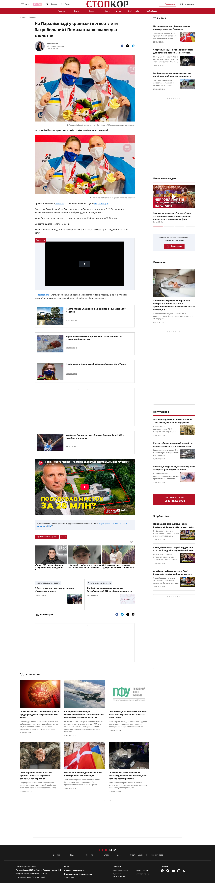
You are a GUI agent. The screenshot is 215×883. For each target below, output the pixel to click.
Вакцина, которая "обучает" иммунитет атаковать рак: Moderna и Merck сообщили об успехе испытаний (174, 469)
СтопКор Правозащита (74, 870)
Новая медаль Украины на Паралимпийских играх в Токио (96, 364)
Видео (76, 11)
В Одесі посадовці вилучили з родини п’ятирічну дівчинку (54, 590)
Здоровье (32, 17)
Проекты (61, 11)
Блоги (107, 11)
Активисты (69, 878)
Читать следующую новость (99, 583)
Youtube (117, 523)
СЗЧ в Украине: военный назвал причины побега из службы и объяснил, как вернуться (36, 775)
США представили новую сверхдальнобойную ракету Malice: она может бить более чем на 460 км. (84, 714)
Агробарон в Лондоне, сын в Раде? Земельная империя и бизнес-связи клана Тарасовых (171, 574)
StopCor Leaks (133, 11)
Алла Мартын (52, 44)
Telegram (101, 523)
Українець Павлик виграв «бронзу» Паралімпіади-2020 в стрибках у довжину (95, 437)
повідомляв (43, 294)
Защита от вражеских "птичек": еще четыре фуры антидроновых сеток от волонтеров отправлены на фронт (172, 216)
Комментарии (46, 614)
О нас (66, 866)
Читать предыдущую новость (48, 583)
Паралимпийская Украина (46, 536)
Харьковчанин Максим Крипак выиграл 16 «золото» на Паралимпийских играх (94, 338)
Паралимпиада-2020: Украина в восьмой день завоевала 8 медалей (96, 310)
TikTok (49, 526)
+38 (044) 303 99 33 (174, 501)
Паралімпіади (101, 203)
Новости (91, 11)
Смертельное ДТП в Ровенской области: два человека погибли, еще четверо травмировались (127, 775)
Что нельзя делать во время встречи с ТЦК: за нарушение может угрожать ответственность (172, 422)
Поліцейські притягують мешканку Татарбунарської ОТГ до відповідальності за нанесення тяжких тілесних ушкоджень (109, 591)
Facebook (110, 523)
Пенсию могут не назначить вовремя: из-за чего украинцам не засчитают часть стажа (128, 714)
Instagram (41, 526)
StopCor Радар (151, 11)
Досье (118, 11)
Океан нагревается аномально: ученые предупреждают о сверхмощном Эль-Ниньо (39, 714)
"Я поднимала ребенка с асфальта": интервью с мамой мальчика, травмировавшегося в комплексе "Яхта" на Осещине (174, 305)
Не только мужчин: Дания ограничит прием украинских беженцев (83, 774)
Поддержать (170, 4)
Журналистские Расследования (78, 874)
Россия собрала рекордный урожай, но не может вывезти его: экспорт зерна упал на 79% (173, 446)
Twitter (124, 523)
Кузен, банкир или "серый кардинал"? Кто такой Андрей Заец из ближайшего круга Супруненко (173, 550)
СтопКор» (59, 203)
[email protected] (38, 877)
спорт (63, 536)
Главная (23, 17)
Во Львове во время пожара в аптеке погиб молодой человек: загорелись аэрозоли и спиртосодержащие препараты (172, 78)
